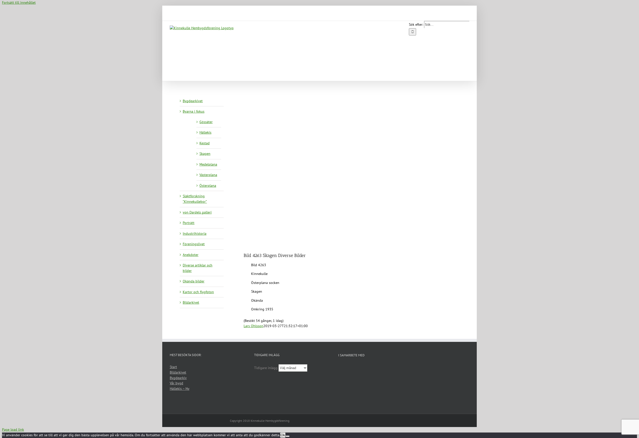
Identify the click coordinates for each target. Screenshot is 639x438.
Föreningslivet (194, 244)
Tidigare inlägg (266, 368)
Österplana (207, 185)
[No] (288, 436)
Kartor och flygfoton (198, 292)
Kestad (204, 143)
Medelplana (208, 164)
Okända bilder (193, 281)
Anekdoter (190, 254)
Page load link (13, 429)
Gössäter (206, 122)
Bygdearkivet (193, 101)
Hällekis (205, 132)
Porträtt (188, 222)
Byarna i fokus (193, 111)
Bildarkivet (191, 302)
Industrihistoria (194, 233)
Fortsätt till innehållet (19, 2)
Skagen (204, 153)
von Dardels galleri (197, 212)
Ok (283, 435)
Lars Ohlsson (253, 326)
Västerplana (208, 175)
